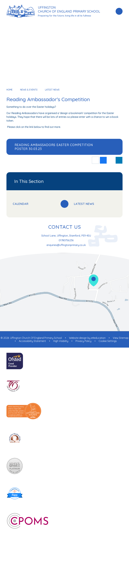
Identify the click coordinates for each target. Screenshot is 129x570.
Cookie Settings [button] (108, 341)
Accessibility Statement (32, 341)
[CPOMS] (64, 521)
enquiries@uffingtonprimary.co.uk (66, 245)
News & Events (28, 89)
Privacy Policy (83, 341)
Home (9, 89)
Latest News (52, 89)
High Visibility (60, 341)
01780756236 (66, 240)
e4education (98, 337)
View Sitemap (121, 337)
